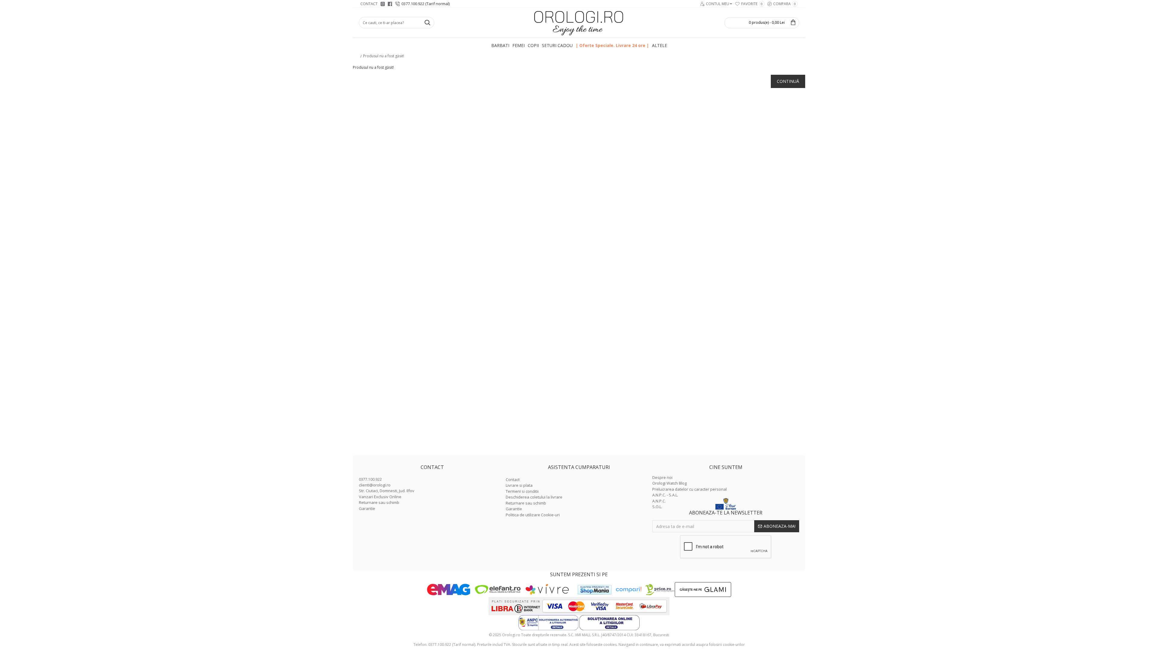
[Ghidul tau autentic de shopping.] (628, 589)
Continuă (788, 81)
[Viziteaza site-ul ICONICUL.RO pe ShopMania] (595, 589)
